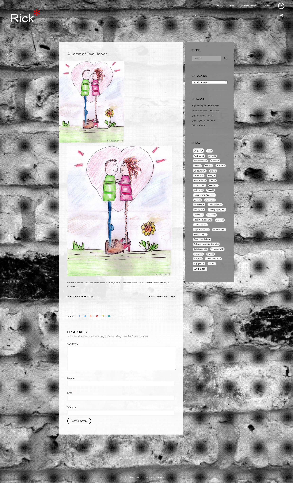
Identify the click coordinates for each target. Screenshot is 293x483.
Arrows (215, 161)
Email (71, 392)
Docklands (199, 185)
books (208, 166)
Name (71, 378)
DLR (213, 181)
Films (232, 6)
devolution (200, 181)
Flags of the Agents (204, 195)
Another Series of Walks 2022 (206, 111)
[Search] (224, 57)
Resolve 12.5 (200, 234)
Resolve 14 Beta (202, 239)
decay (211, 176)
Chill (213, 171)
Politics (211, 215)
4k (209, 151)
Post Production (203, 220)
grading (210, 200)
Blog (267, 6)
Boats (197, 166)
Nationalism (215, 205)
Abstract (199, 156)
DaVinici (198, 176)
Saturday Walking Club (206, 244)
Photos (198, 215)
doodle (213, 185)
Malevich (199, 205)
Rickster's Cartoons (81, 296)
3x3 (198, 150)
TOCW (198, 259)
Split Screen (200, 249)
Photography (249, 6)
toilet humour (213, 259)
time (210, 254)
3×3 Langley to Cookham (203, 120)
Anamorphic (200, 161)
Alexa (212, 156)
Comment (73, 343)
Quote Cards (200, 225)
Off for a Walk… (199, 125)
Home (219, 6)
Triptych (199, 264)
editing (198, 190)
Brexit (221, 166)
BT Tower (200, 171)
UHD (212, 264)
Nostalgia (199, 210)
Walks (200, 269)
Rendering (219, 229)
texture (198, 254)
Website (71, 407)
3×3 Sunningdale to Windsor (205, 106)
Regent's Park (201, 229)
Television (217, 249)
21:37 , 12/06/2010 (160, 296)
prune (220, 220)
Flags (210, 190)
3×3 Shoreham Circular (202, 116)
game (197, 200)
